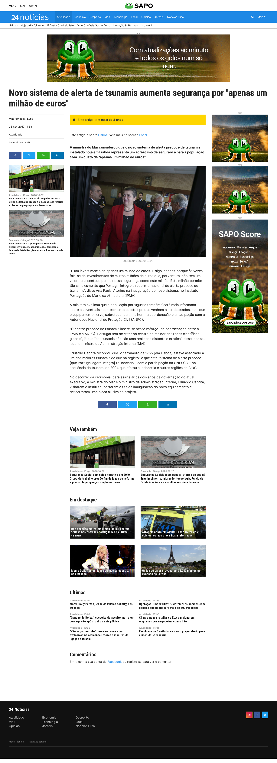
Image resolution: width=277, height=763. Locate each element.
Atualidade (15, 134)
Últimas (78, 592)
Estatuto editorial (38, 741)
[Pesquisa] (252, 17)
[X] (265, 715)
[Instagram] (249, 715)
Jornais (33, 6)
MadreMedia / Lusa (21, 118)
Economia (14, 240)
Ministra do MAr (23, 142)
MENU (12, 6)
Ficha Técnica (16, 741)
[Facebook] (257, 715)
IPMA (11, 142)
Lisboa (103, 135)
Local (143, 135)
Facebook (115, 662)
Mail (23, 6)
